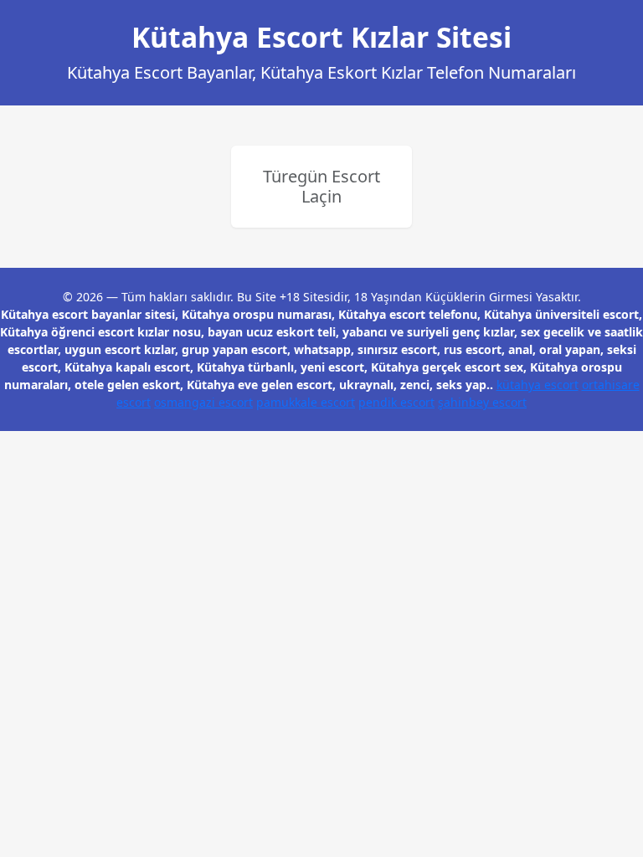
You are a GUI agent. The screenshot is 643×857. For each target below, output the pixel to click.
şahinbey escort (482, 402)
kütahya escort (537, 385)
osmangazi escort (203, 402)
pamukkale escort (305, 402)
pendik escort (396, 402)
